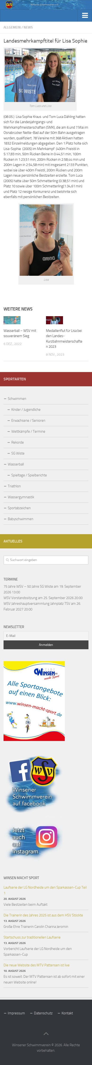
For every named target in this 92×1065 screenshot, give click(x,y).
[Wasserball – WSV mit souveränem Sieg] (12, 320)
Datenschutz (43, 1013)
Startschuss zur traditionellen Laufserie (32, 937)
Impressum (16, 1013)
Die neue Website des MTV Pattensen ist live (37, 965)
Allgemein (12, 27)
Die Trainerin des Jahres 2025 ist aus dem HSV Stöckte (43, 915)
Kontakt (67, 1013)
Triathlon (14, 486)
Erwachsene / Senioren (28, 420)
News (28, 27)
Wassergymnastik (21, 497)
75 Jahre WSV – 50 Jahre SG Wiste (28, 586)
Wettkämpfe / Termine (28, 431)
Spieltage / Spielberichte (29, 475)
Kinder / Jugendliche (26, 409)
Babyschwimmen (20, 519)
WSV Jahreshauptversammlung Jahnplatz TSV (37, 603)
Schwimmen (17, 399)
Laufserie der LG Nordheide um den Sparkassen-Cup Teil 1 (45, 890)
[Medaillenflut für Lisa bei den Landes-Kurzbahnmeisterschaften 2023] (54, 320)
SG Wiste (18, 453)
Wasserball (16, 464)
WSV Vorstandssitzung (20, 598)
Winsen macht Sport (21, 878)
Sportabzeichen (19, 508)
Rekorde (17, 442)
